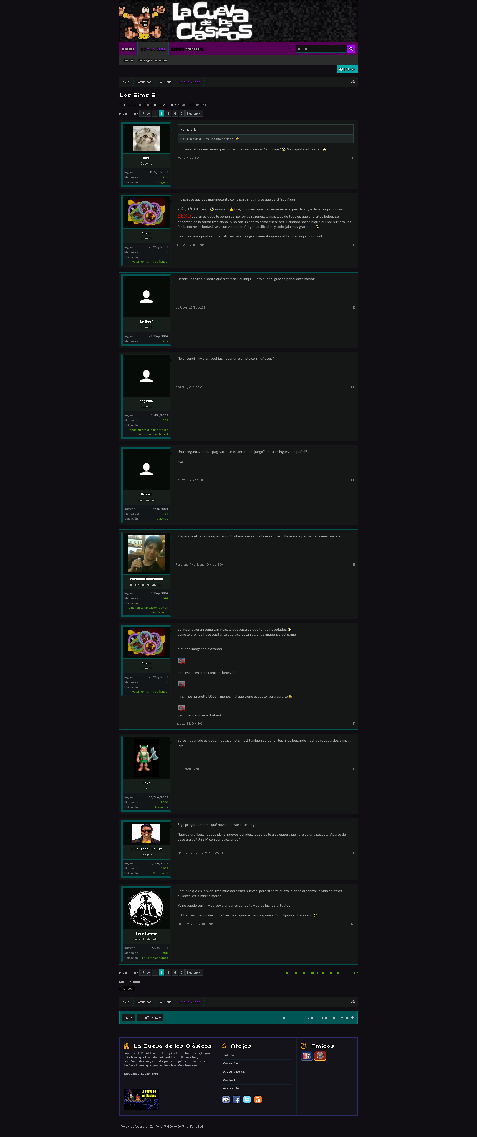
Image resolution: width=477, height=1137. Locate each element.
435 (165, 177)
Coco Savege (146, 933)
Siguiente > (194, 113)
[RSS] (257, 1103)
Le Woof (146, 321)
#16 (353, 564)
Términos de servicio (332, 1017)
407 (165, 341)
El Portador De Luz (146, 849)
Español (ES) (149, 1017)
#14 (353, 387)
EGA (127, 1017)
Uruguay (162, 182)
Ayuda (310, 1017)
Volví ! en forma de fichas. (150, 261)
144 (165, 598)
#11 (353, 157)
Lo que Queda (142, 105)
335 (165, 252)
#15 (353, 480)
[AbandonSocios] (307, 1060)
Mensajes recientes (153, 60)
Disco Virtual (188, 48)
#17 (353, 723)
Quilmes (162, 518)
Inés (146, 157)
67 (166, 513)
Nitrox (146, 494)
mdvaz (182, 105)
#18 (353, 769)
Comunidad (153, 48)
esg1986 (146, 401)
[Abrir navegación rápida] (353, 82)
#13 (353, 307)
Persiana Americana (146, 579)
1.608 (164, 952)
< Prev (145, 113)
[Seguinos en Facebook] (236, 1103)
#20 (353, 924)
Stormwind (160, 873)
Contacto (296, 1017)
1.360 (164, 802)
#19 (353, 853)
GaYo (146, 783)
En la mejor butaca (155, 957)
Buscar (128, 60)
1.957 (164, 868)
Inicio (128, 48)
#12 (353, 245)
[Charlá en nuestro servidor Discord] (225, 1103)
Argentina (161, 807)
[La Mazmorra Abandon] (320, 1060)
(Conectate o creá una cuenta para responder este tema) (315, 973)
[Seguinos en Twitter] (247, 1103)
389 (165, 420)
